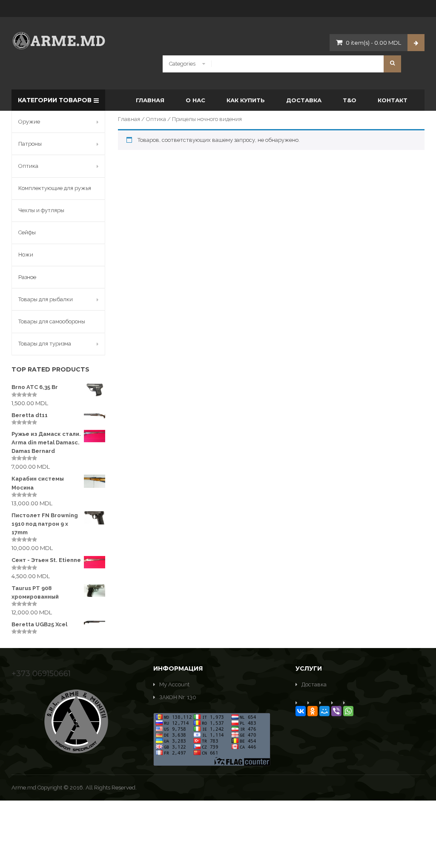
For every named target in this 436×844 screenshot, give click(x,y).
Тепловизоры (358, 202)
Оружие (29, 121)
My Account (174, 684)
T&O (349, 100)
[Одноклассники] (312, 711)
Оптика (156, 119)
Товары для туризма (44, 343)
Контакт (392, 100)
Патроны (30, 144)
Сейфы (27, 232)
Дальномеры (168, 186)
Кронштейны (169, 219)
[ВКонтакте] (300, 711)
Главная (150, 100)
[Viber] (336, 711)
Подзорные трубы (270, 186)
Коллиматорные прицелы (185, 202)
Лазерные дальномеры (181, 236)
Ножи (25, 254)
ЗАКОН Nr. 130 (177, 697)
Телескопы (355, 169)
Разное (27, 277)
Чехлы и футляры (41, 210)
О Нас (195, 100)
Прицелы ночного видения (281, 169)
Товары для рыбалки (45, 299)
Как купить (246, 100)
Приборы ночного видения (282, 202)
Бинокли (163, 169)
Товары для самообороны (51, 321)
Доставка (303, 100)
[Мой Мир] (324, 711)
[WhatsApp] (348, 711)
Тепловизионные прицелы (375, 186)
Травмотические (173, 167)
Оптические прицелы (275, 236)
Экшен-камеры (361, 219)
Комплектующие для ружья (54, 188)
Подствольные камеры (276, 219)
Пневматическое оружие (284, 167)
